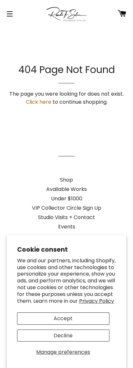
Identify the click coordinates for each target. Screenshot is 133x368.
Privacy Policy (96, 301)
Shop (66, 180)
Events (66, 226)
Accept (63, 318)
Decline (63, 335)
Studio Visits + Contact (66, 217)
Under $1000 (66, 198)
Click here (38, 102)
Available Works (66, 189)
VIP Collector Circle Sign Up (66, 208)
